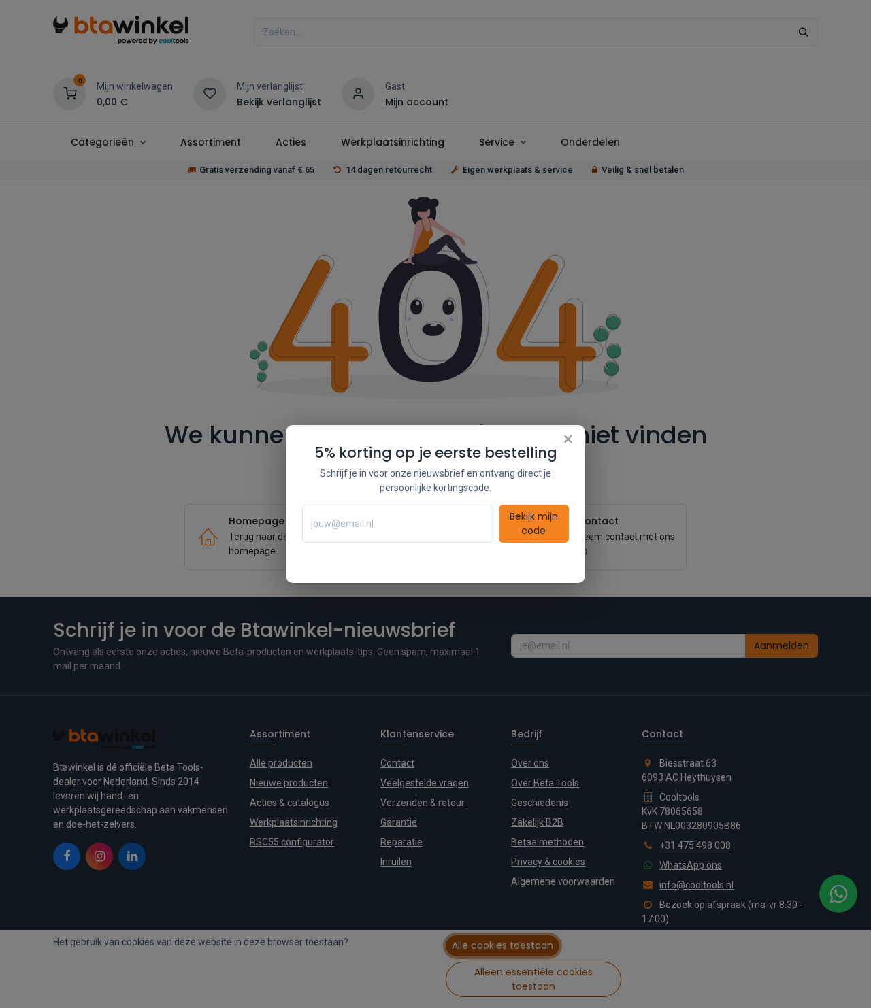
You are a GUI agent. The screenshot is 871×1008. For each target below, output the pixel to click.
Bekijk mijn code (534, 523)
